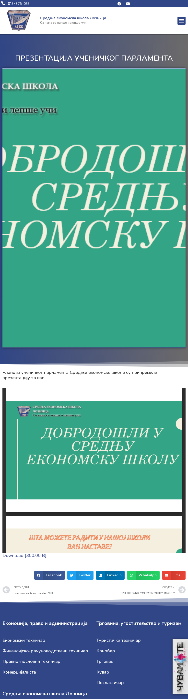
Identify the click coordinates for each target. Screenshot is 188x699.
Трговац (105, 661)
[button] (181, 21)
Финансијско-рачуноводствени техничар (45, 651)
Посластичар (110, 683)
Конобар (105, 651)
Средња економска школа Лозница (73, 18)
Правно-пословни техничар (31, 661)
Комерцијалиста (19, 672)
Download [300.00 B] (24, 555)
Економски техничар (23, 640)
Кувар (102, 672)
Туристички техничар (118, 640)
